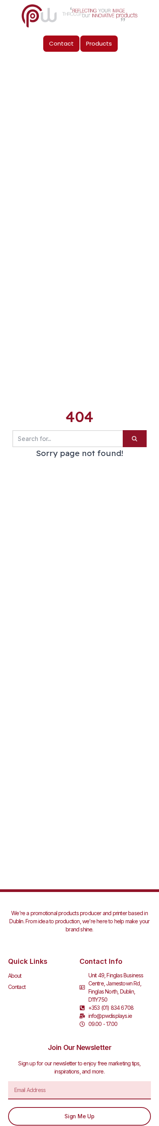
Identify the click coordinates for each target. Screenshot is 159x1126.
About (15, 975)
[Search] (135, 438)
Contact (16, 987)
